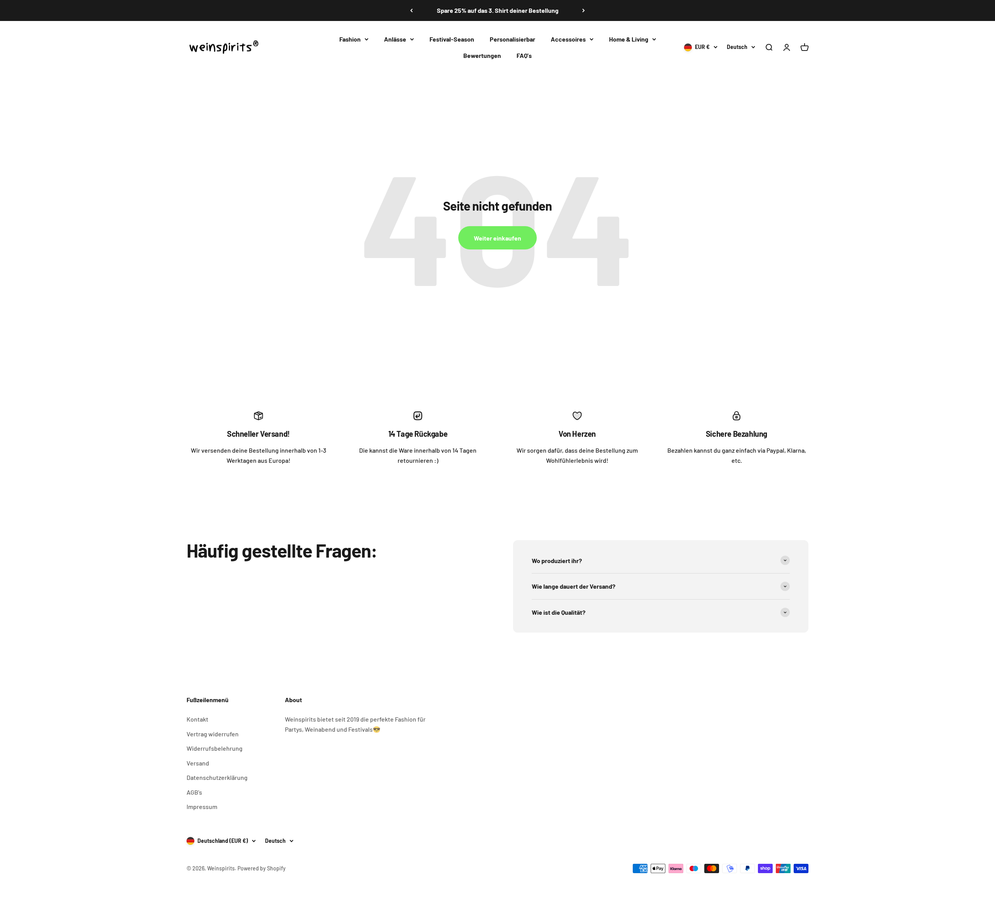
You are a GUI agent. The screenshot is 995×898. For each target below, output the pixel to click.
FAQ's (524, 55)
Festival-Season (451, 39)
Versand (198, 763)
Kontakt (197, 719)
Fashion (350, 39)
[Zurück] (411, 10)
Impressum (202, 806)
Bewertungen (482, 55)
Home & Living (628, 39)
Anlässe (395, 39)
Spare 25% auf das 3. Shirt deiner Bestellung (498, 10)
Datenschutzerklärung (217, 777)
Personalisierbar (512, 39)
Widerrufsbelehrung (215, 748)
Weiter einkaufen (497, 238)
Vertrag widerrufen (213, 734)
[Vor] (583, 10)
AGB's (194, 792)
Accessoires (568, 39)
